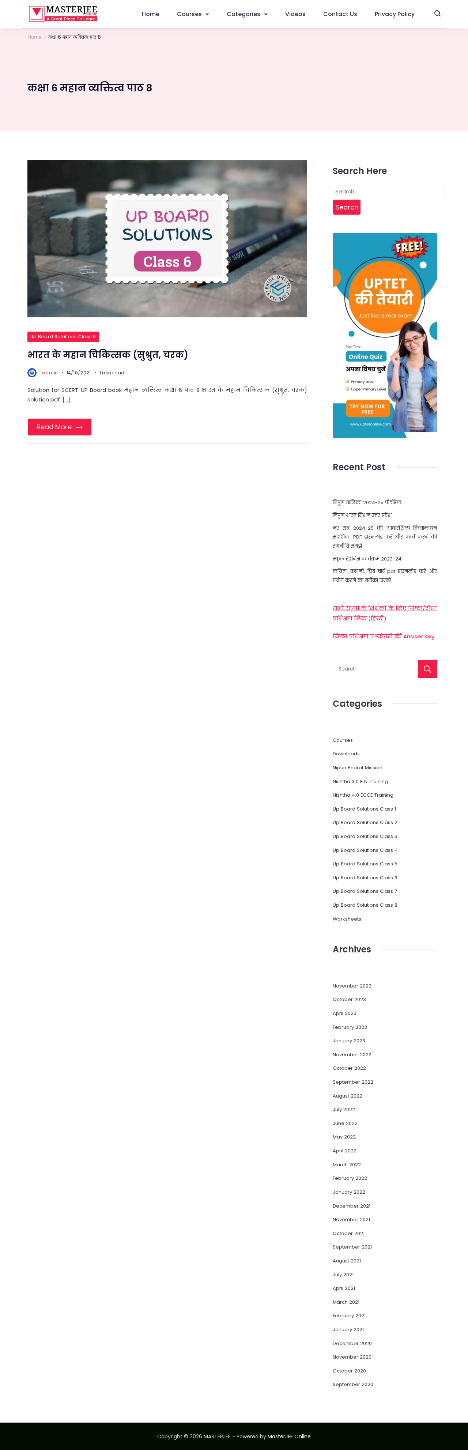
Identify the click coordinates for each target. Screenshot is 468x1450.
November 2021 (351, 1219)
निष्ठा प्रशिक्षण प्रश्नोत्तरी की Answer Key (383, 636)
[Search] (427, 669)
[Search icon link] (437, 14)
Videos (295, 14)
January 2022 (349, 1192)
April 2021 (344, 1288)
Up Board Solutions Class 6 (63, 336)
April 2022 (344, 1150)
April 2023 (344, 1013)
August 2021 (347, 1260)
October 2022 (349, 1068)
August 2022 (347, 1095)
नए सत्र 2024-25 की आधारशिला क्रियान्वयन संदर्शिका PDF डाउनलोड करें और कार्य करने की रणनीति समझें (385, 537)
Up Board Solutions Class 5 (365, 863)
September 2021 (352, 1246)
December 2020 (352, 1343)
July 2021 (343, 1274)
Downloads (346, 753)
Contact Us (340, 14)
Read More (54, 426)
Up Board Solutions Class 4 (365, 850)
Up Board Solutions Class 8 (365, 905)
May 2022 (344, 1136)
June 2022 (345, 1123)
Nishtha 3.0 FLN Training (360, 781)
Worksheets (347, 918)
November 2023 (352, 985)
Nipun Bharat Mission (357, 767)
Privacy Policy (395, 14)
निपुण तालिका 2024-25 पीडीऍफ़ (367, 502)
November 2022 (352, 1054)
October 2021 (349, 1233)
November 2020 (352, 1356)
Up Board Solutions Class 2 (365, 822)
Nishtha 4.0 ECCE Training (363, 795)
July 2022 (344, 1109)
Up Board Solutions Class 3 (365, 836)
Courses (189, 14)
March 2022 (347, 1164)
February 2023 (350, 1027)
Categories (243, 14)
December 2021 (351, 1205)
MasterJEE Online (289, 1436)
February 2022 (350, 1178)
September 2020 (353, 1384)
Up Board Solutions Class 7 (365, 891)
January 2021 (348, 1329)
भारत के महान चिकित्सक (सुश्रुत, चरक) (107, 355)
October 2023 (349, 999)
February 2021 (349, 1315)
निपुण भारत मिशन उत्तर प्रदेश (362, 515)
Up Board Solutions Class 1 (364, 808)
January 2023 (349, 1040)
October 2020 (349, 1370)
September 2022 (353, 1082)
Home (150, 14)
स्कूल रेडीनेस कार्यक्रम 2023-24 (367, 558)
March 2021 (346, 1302)
